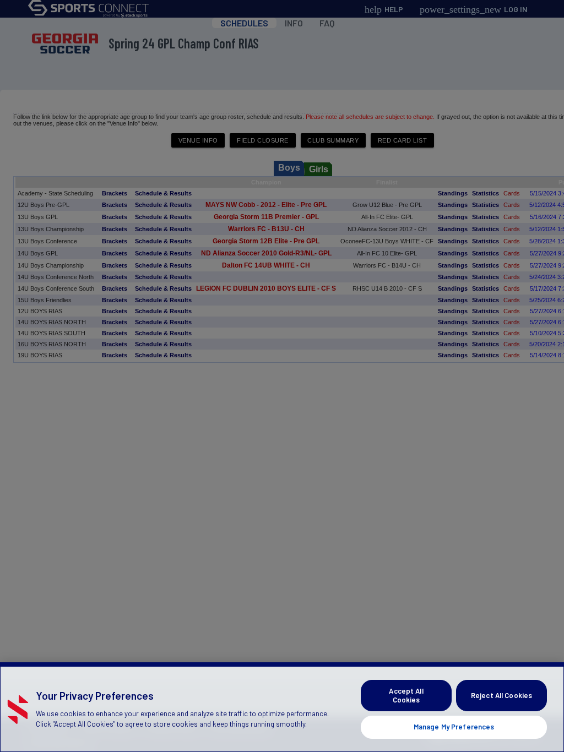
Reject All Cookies (501, 695)
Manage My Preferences (454, 726)
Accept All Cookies (406, 695)
